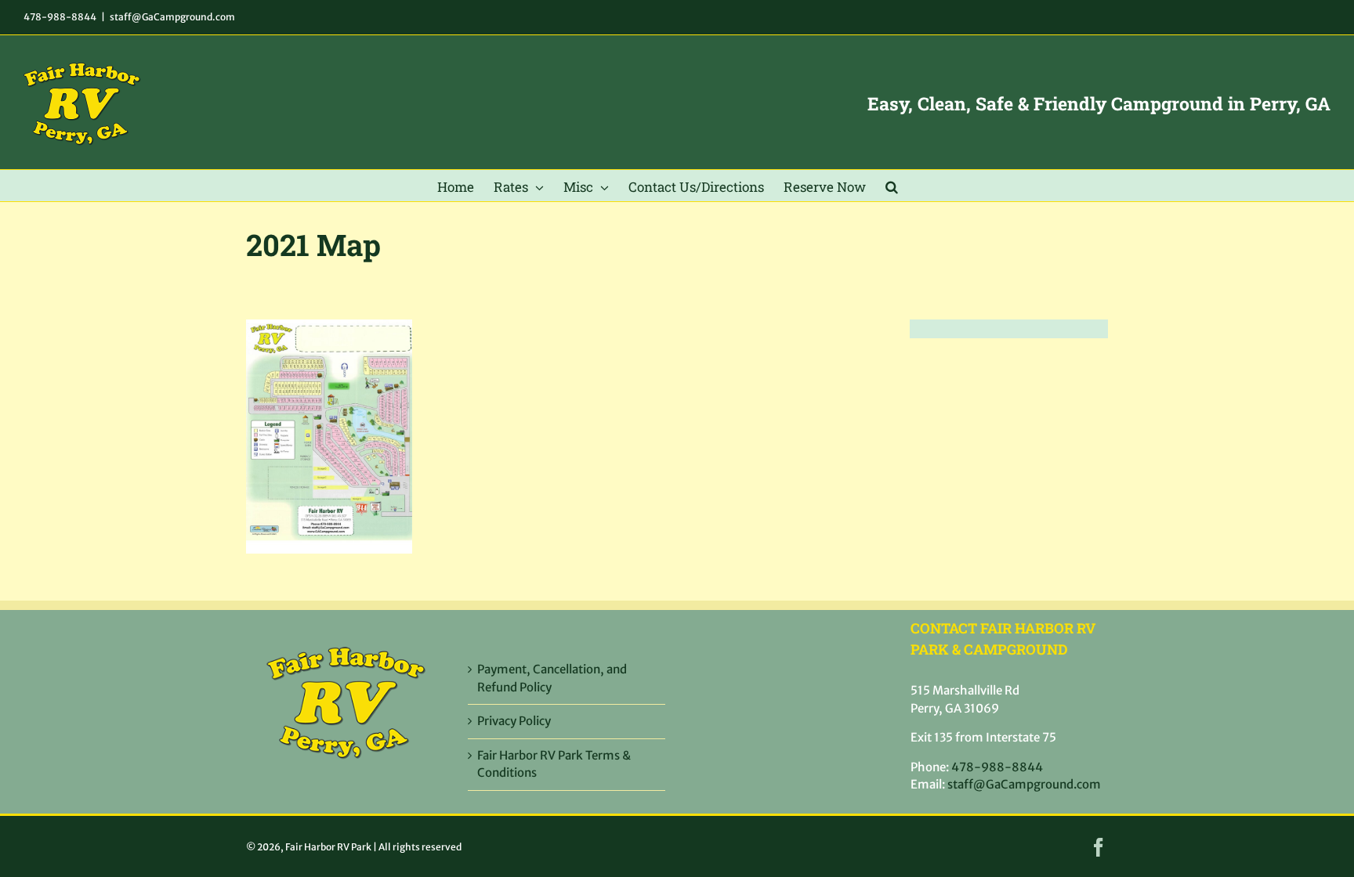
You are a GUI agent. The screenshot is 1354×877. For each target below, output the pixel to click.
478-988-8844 (60, 17)
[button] (891, 185)
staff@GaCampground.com (172, 17)
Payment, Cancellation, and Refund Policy (552, 678)
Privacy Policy (514, 720)
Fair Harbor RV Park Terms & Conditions (554, 764)
